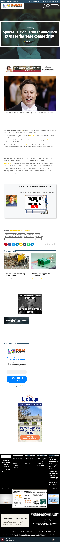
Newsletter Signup (29, 458)
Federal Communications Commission (13, 236)
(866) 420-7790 (7, 471)
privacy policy (20, 385)
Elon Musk (37, 234)
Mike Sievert (39, 236)
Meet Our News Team (18, 458)
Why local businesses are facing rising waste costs (15, 274)
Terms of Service (45, 524)
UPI (22, 130)
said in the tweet (50, 140)
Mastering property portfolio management (41, 274)
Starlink (33, 239)
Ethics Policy (16, 463)
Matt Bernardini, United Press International (35, 186)
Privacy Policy (16, 467)
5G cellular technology (10, 234)
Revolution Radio (41, 462)
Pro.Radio (34, 520)
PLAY (54, 6)
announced (31, 135)
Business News (30, 27)
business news (21, 234)
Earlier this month (8, 163)
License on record (53, 515)
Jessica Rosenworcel (29, 236)
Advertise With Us (17, 462)
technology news (47, 239)
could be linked (27, 145)
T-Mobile (39, 239)
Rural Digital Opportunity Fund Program (14, 239)
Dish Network (30, 234)
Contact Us (27, 463)
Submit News (28, 462)
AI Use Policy (16, 465)
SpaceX (27, 239)
